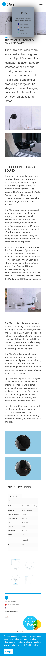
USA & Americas (24, 27)
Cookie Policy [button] (32, 645)
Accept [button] (8, 652)
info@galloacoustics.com (11, 611)
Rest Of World (23, 33)
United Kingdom (24, 24)
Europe (22, 30)
